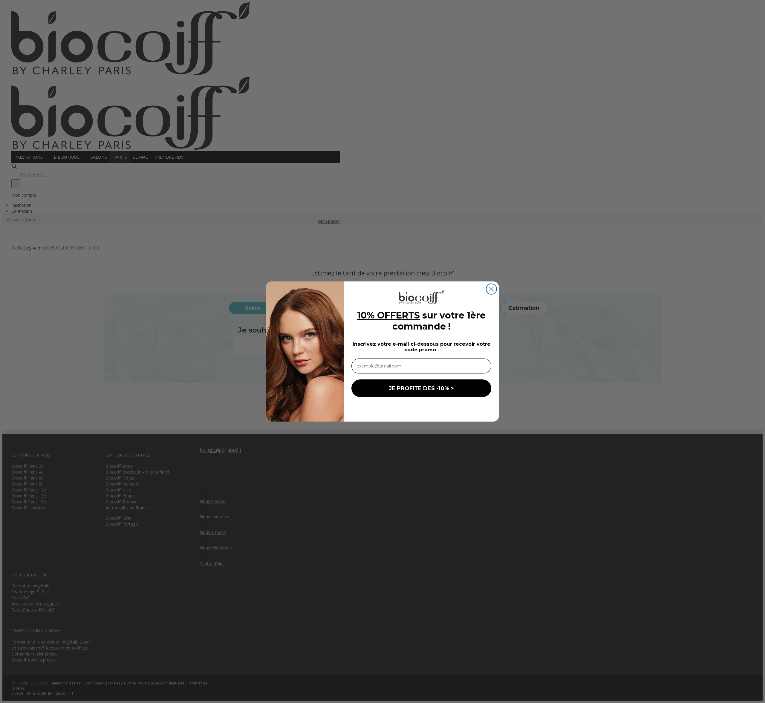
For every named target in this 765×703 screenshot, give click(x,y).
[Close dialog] (491, 289)
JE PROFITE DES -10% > (421, 388)
